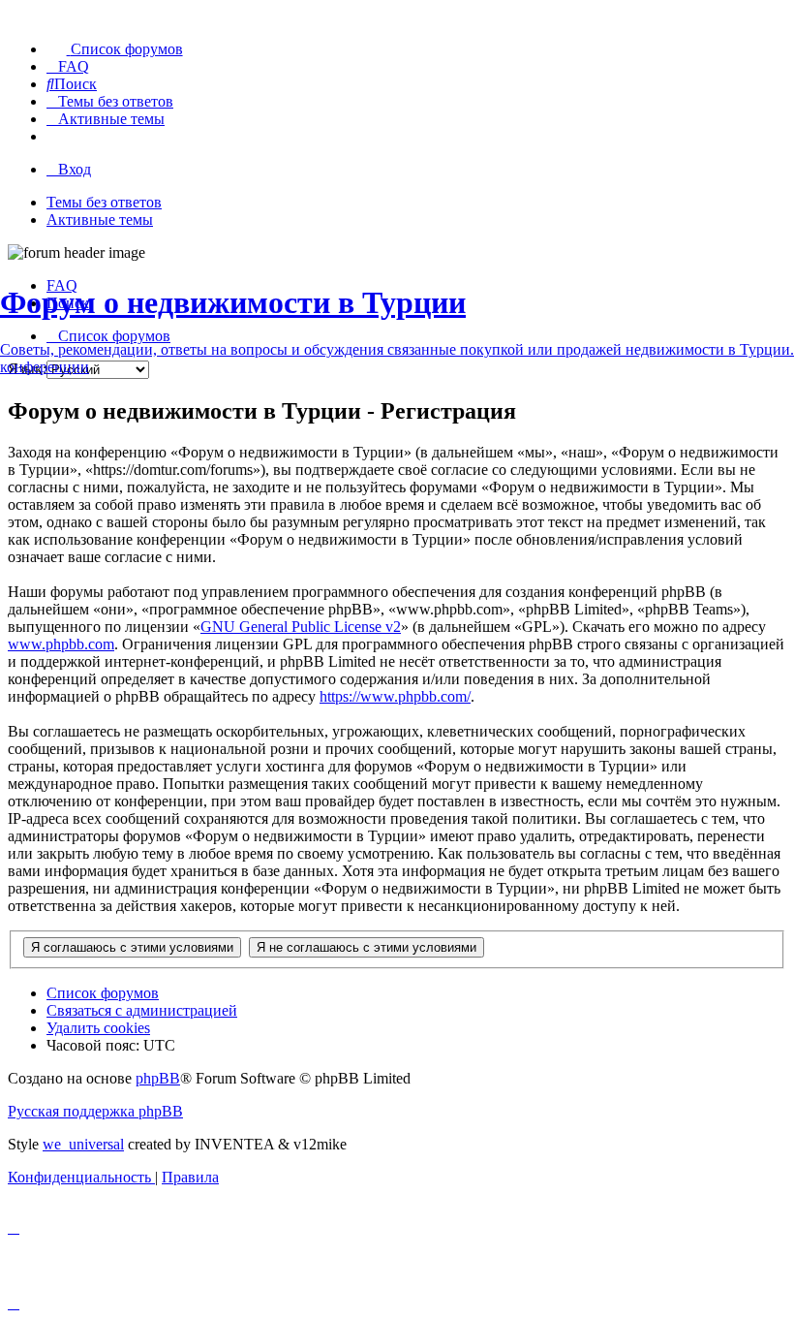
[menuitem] (114, 49)
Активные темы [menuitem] (99, 219)
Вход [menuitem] (74, 169)
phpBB (158, 1078)
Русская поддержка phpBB (95, 1111)
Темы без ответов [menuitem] (104, 202)
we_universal (83, 1144)
